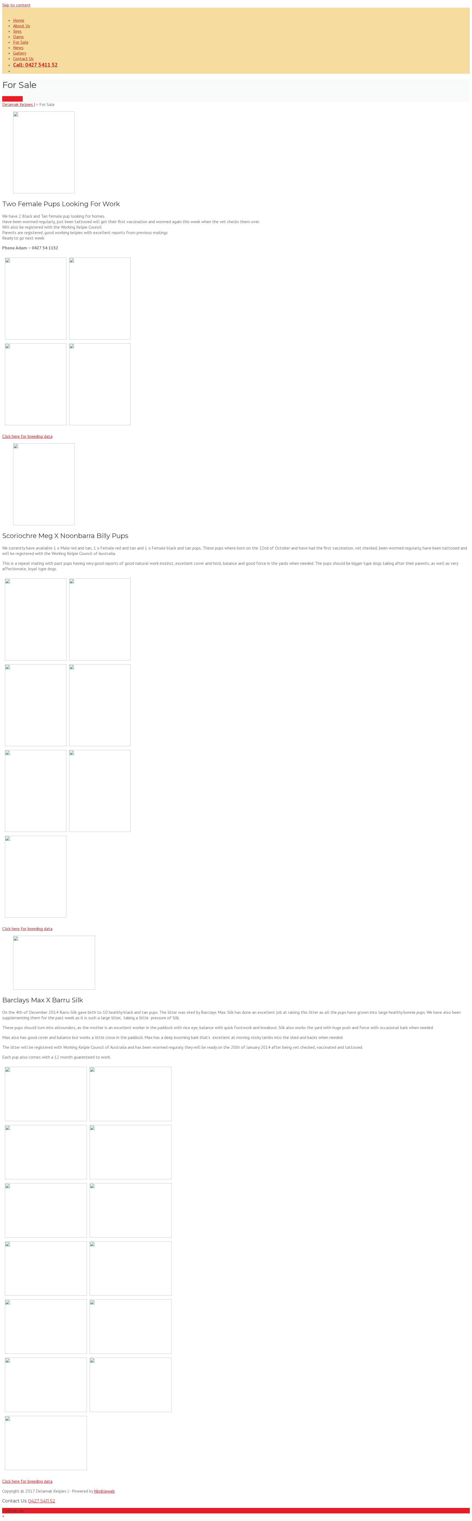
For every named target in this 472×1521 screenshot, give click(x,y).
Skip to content (16, 5)
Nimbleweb (104, 1491)
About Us (21, 25)
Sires (17, 31)
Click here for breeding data (27, 436)
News (18, 47)
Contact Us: (28, 1501)
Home (18, 20)
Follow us (12, 1510)
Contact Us (23, 58)
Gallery (19, 53)
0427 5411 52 (41, 1501)
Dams (18, 36)
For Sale (20, 42)
